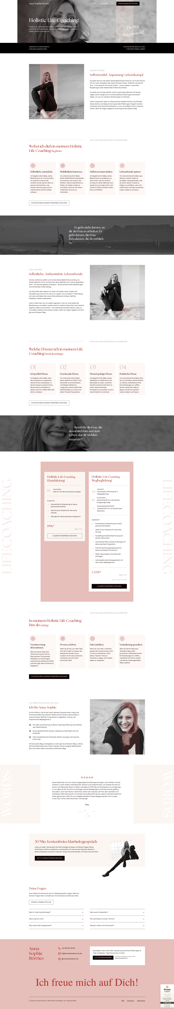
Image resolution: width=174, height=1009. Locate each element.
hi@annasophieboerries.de (72, 953)
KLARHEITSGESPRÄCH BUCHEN (65, 536)
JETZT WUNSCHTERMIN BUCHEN (49, 858)
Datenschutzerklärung (121, 958)
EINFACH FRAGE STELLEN (41, 902)
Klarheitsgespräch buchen (128, 3)
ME (112, 3)
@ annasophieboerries (70, 959)
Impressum (130, 1001)
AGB (122, 1001)
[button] (142, 3)
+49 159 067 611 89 (68, 948)
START (94, 3)
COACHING (104, 3)
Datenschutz (141, 1001)
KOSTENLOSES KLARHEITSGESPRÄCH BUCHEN (49, 203)
